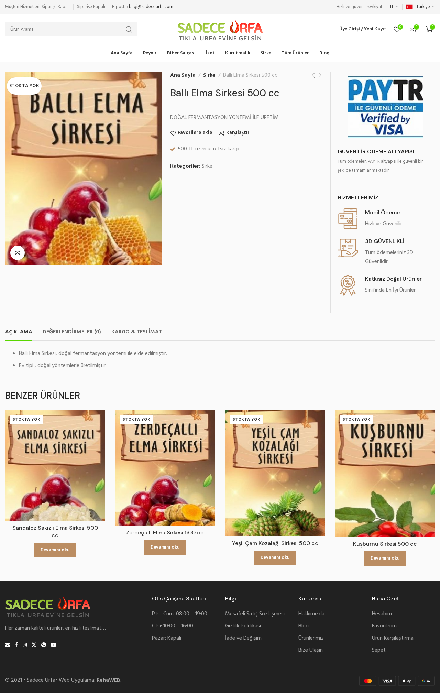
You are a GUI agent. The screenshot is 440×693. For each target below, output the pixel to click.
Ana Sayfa (183, 75)
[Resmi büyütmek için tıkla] (17, 253)
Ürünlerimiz (311, 638)
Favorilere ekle (195, 133)
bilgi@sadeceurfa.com (151, 6)
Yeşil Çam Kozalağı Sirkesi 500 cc (275, 543)
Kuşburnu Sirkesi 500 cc (385, 544)
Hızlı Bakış (92, 455)
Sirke (209, 75)
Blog (303, 626)
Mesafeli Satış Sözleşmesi (255, 614)
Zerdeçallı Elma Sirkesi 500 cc (165, 532)
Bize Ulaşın (310, 650)
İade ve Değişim (243, 638)
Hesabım (382, 614)
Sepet (379, 650)
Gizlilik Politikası (243, 626)
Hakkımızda (311, 614)
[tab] (18, 332)
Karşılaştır (238, 133)
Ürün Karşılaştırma (393, 638)
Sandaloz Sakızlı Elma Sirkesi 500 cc (55, 531)
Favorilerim (384, 626)
